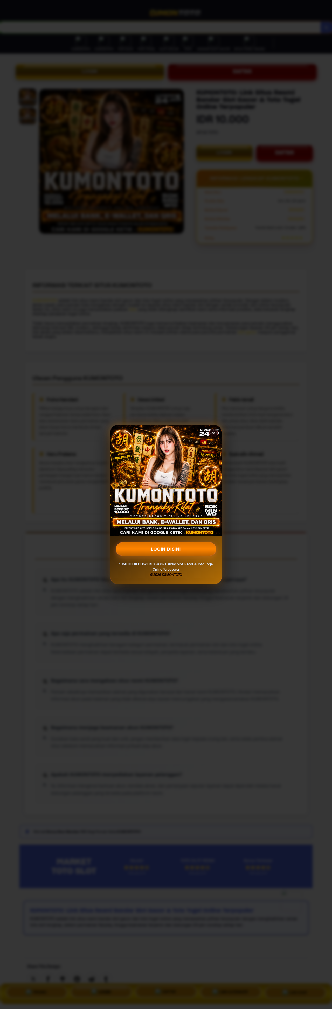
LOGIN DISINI (166, 549)
